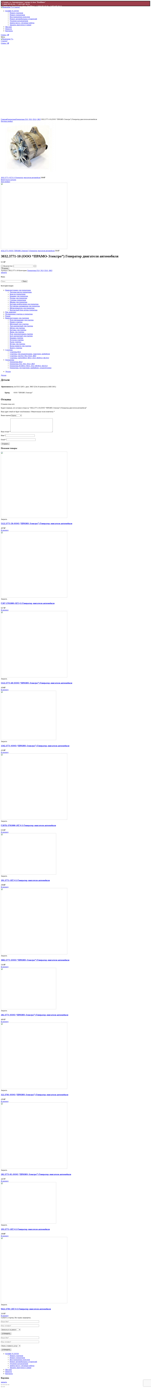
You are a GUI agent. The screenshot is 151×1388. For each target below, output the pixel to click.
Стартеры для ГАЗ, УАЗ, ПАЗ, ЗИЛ (23, 356)
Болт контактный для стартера (21, 336)
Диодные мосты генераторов (21, 292)
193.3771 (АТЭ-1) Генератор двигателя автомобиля (25, 1229)
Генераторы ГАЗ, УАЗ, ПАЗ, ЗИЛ (28, 119)
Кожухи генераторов (17, 294)
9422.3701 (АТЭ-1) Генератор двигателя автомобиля (26, 1309)
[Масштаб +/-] (8, 1384)
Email (3, 440)
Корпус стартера (16, 348)
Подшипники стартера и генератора (19, 314)
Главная (4, 119)
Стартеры (9, 350)
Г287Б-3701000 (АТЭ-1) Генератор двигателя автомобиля (28, 825)
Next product (5, 182)
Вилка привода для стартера (20, 346)
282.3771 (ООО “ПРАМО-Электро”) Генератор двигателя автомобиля (34, 1015)
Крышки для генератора (19, 296)
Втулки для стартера (17, 344)
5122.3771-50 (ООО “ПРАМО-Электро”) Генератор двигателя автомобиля (36, 523)
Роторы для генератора (18, 298)
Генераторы (11, 119)
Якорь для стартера (17, 332)
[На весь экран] (6, 1384)
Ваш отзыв (5, 432)
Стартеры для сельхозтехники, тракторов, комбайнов (30, 354)
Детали (8, 371)
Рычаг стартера (15, 342)
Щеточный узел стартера (19, 324)
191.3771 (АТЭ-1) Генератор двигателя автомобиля (25, 880)
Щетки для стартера (17, 328)
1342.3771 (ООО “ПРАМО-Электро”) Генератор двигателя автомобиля (35, 746)
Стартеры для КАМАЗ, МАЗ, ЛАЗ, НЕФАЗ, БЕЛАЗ (29, 358)
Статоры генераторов (18, 300)
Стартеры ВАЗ (15, 352)
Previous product (7, 121)
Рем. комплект (10, 312)
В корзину (5, 268)
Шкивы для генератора (18, 302)
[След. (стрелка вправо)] (4, 1386)
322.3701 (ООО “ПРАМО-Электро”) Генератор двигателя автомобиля (34, 1094)
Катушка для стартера (18, 330)
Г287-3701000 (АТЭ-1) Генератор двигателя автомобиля (27, 603)
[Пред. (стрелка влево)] (2, 1386)
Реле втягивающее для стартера (21, 320)
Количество (8, 266)
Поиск (25, 281)
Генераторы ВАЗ (16, 362)
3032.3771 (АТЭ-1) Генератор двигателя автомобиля (21, 177)
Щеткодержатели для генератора (22, 308)
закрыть (4, 272)
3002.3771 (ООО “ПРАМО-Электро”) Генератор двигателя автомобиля (35, 960)
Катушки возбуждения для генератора (24, 304)
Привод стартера (16, 322)
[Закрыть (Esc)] (2, 1384)
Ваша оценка (6, 415)
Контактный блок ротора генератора (23, 310)
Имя (3, 435)
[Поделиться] (4, 1384)
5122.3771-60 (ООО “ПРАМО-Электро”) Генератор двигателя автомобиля (36, 683)
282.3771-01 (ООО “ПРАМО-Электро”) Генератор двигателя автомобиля (36, 1174)
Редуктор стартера (17, 340)
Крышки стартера (16, 338)
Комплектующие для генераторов (18, 290)
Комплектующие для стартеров (17, 318)
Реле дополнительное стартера (21, 334)
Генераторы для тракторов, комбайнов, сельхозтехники (30, 368)
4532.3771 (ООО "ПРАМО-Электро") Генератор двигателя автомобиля (28, 251)
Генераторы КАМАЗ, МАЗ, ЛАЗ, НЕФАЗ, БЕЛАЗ (29, 366)
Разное (7, 316)
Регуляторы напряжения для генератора (25, 306)
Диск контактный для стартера (21, 326)
